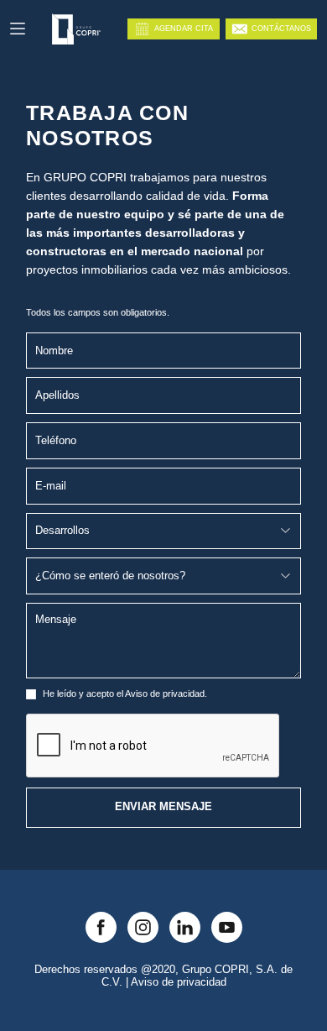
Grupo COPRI (215, 970)
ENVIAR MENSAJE (163, 807)
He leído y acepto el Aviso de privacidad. (125, 693)
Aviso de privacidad (178, 982)
